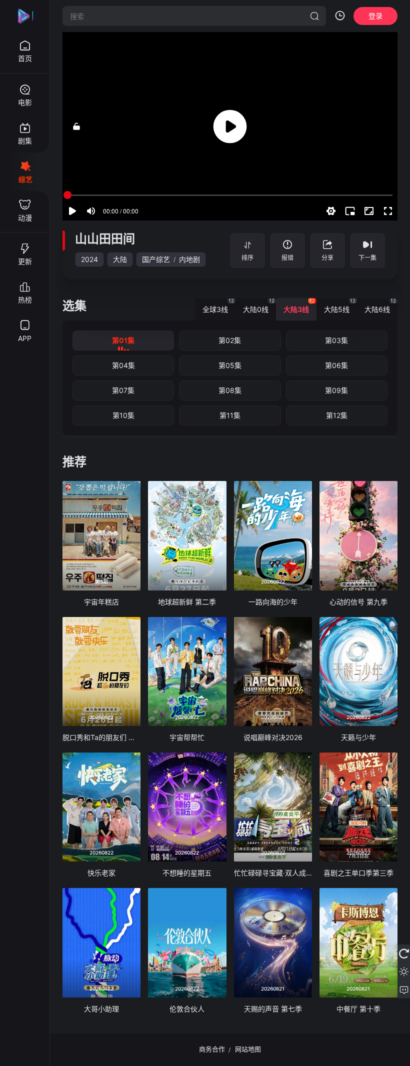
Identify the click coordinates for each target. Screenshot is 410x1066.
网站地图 (248, 1049)
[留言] (404, 989)
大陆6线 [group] (380, 306)
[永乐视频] (25, 16)
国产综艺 (156, 259)
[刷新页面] (404, 953)
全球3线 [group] (218, 306)
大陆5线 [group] (340, 306)
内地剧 (189, 259)
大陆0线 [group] (258, 306)
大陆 (120, 259)
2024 (89, 259)
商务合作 (212, 1049)
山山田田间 (105, 239)
